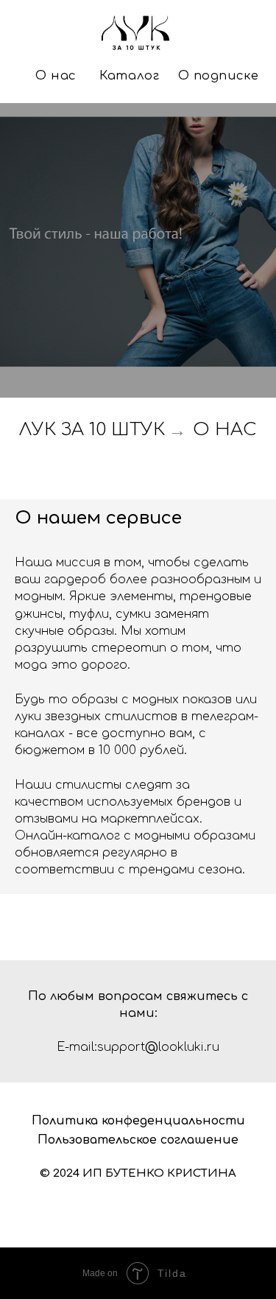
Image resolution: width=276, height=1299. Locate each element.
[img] (137, 33)
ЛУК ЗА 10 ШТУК (92, 914)
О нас (56, 75)
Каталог (129, 75)
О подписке (218, 75)
